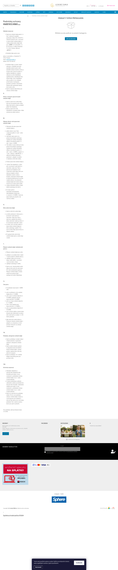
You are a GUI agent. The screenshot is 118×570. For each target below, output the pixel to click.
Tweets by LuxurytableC (95, 426)
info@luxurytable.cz (11, 59)
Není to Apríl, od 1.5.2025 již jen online (11, 425)
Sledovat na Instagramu (74, 439)
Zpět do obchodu (71, 38)
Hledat (20, 5)
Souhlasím (79, 563)
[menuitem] (5, 12)
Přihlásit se (62, 456)
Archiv (6, 433)
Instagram (56, 494)
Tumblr (62, 494)
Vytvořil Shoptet (103, 508)
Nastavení (38, 567)
